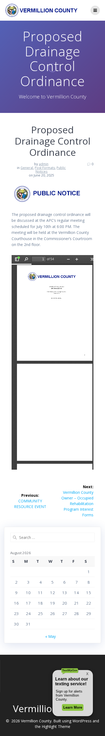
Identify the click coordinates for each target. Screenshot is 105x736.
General (26, 167)
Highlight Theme (56, 726)
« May (50, 636)
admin (43, 164)
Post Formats (45, 167)
